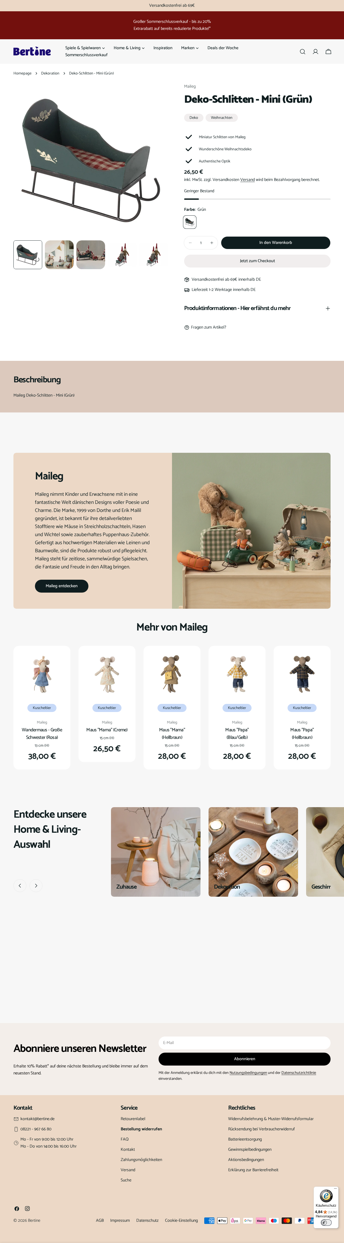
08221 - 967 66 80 (35, 1129)
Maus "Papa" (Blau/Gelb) (237, 734)
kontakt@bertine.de (37, 1119)
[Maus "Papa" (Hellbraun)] (302, 674)
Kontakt (128, 1149)
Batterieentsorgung (245, 1139)
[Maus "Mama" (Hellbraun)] (172, 674)
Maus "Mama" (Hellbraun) (172, 734)
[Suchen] (302, 51)
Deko (193, 118)
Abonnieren (244, 1059)
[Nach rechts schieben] (36, 885)
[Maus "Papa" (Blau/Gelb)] (237, 674)
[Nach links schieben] (19, 885)
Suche (126, 1180)
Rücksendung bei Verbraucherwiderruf (261, 1129)
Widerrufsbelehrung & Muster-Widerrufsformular (271, 1119)
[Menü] (335, 1190)
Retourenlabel (133, 1119)
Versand (247, 179)
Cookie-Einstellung (181, 1220)
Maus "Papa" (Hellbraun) (302, 734)
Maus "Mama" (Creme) (106, 730)
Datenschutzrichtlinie (298, 1073)
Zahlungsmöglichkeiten (141, 1159)
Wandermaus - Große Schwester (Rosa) (42, 734)
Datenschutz (147, 1220)
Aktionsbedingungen (246, 1159)
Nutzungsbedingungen (248, 1073)
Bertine (34, 1220)
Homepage (22, 73)
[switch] (326, 1222)
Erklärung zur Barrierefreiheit (253, 1170)
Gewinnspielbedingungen (249, 1149)
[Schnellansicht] (57, 663)
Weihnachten (221, 118)
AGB (100, 1220)
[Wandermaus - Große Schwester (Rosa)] (42, 674)
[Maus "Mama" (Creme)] (107, 674)
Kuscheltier (42, 708)
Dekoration (50, 73)
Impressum (120, 1220)
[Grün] (189, 222)
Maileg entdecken (62, 586)
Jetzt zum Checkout (257, 261)
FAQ (125, 1139)
